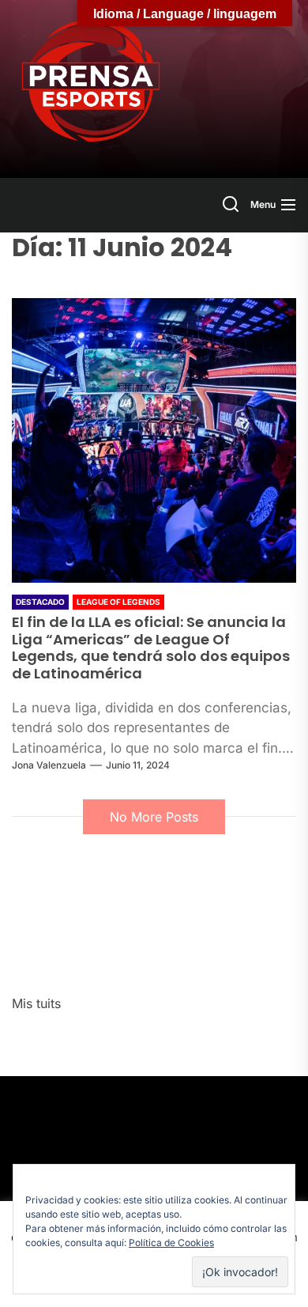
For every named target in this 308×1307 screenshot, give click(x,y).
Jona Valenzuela (49, 765)
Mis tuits (36, 1003)
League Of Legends (118, 601)
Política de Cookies (171, 1242)
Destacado (40, 601)
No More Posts (154, 817)
